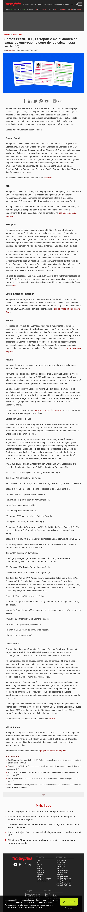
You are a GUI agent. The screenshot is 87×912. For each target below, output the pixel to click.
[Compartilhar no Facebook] (24, 101)
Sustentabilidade (62, 872)
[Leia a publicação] (55, 101)
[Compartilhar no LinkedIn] (30, 101)
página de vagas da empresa (48, 410)
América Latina (68, 4)
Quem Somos (49, 894)
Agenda (39, 864)
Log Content (41, 872)
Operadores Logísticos (32, 894)
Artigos (26, 4)
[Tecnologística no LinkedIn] (29, 865)
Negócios (60, 868)
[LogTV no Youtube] (15, 865)
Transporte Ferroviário (64, 881)
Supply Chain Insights (53, 4)
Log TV (39, 862)
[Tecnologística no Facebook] (20, 865)
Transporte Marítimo (63, 883)
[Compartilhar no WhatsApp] (41, 101)
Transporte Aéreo (62, 877)
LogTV (40, 4)
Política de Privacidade (32, 907)
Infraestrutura (61, 864)
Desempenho (61, 862)
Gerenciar (69, 908)
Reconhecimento (62, 870)
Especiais (33, 4)
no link (52, 719)
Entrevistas (40, 870)
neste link (48, 178)
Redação (10, 50)
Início (38, 860)
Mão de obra (17, 34)
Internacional (61, 866)
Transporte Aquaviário (64, 879)
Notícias (7, 34)
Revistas (39, 877)
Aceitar (69, 902)
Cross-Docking (61, 860)
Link (14, 285)
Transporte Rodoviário (64, 885)
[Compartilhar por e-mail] (46, 101)
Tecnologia (60, 875)
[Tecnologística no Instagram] (25, 865)
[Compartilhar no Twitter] (35, 101)
